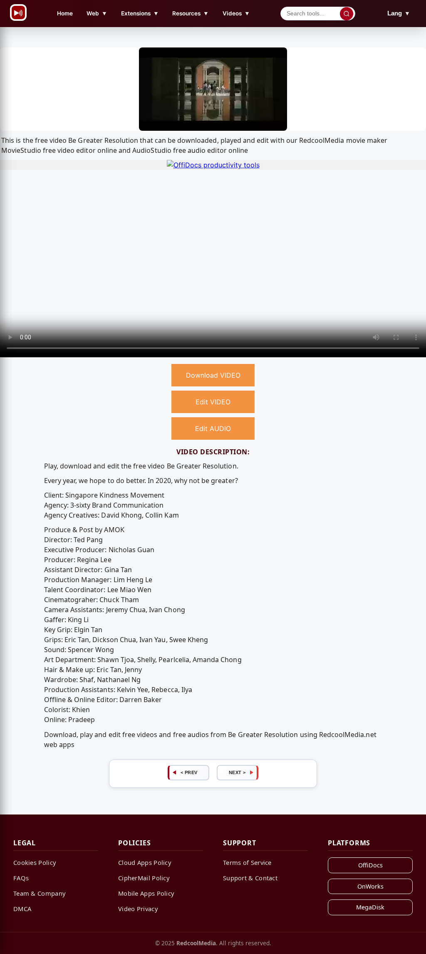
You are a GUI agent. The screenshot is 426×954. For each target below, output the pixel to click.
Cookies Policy (34, 862)
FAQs (21, 878)
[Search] (346, 13)
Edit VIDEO (213, 402)
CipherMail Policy (144, 878)
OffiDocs (370, 865)
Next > (237, 772)
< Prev (189, 772)
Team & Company (39, 893)
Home (65, 13)
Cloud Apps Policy (144, 862)
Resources (190, 13)
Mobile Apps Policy (146, 893)
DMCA (22, 908)
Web (97, 13)
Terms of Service (247, 862)
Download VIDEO (213, 375)
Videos (236, 13)
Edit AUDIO (213, 428)
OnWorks (370, 886)
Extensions (140, 13)
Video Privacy (138, 908)
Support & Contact (250, 878)
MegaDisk (370, 907)
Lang (398, 13)
